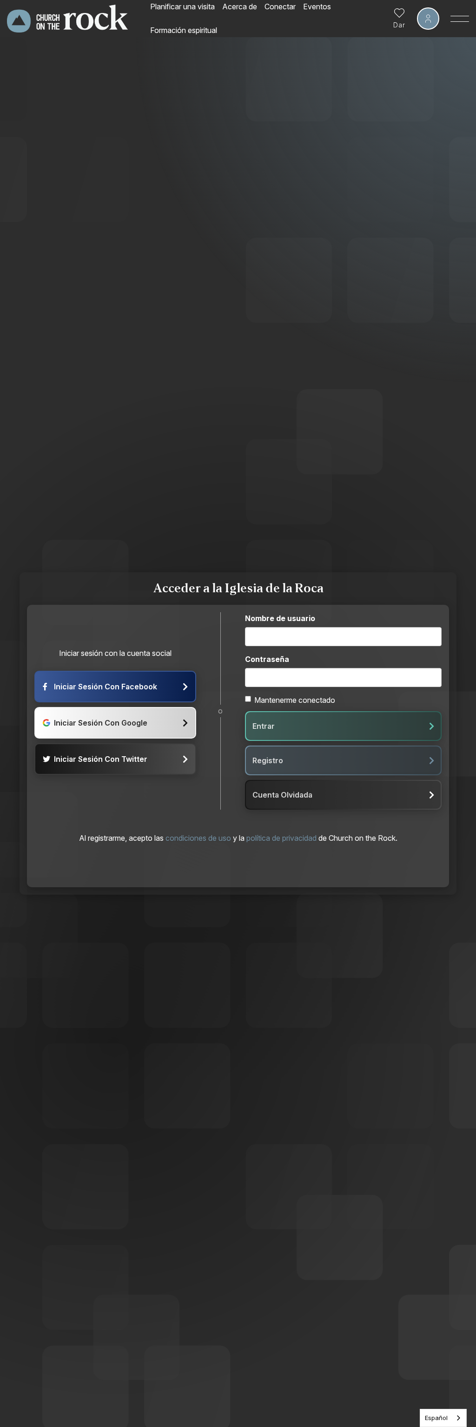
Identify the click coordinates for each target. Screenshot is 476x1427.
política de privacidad (281, 838)
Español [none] (436, 1417)
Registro (267, 760)
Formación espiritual (183, 30)
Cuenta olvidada (282, 794)
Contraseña (267, 659)
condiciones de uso (198, 838)
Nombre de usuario (280, 618)
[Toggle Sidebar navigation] (459, 18)
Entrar (263, 726)
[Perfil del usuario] (428, 18)
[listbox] (443, 1418)
